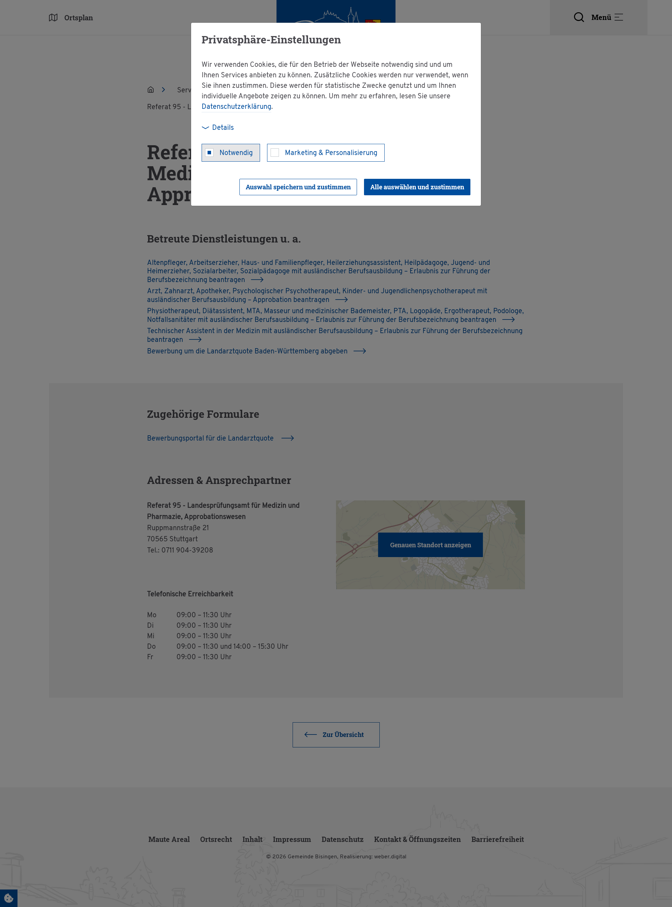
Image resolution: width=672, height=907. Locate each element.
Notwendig (236, 153)
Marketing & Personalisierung (331, 153)
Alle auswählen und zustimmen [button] (417, 187)
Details (223, 128)
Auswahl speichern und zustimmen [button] (298, 187)
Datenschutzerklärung (236, 107)
